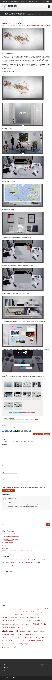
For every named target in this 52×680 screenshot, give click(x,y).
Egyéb (20, 25)
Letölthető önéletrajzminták (7, 542)
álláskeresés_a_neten (9, 634)
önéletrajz (39, 638)
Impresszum (5, 667)
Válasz (10, 502)
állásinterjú (40, 624)
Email (3, 472)
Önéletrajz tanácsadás (9, 540)
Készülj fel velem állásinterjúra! (11, 538)
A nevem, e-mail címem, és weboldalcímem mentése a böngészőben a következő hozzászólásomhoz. (23, 487)
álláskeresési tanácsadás (26, 631)
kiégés (23, 614)
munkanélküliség (8, 620)
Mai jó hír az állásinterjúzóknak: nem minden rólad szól (14, 565)
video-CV (42, 25)
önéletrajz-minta (7, 641)
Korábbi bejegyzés (39, 434)
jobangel (48, 25)
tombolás (39, 620)
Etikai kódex (34, 1)
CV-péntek (19, 609)
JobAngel (12, 6)
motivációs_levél (32, 617)
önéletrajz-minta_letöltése (20, 640)
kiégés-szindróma (30, 614)
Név (3, 465)
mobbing (14, 617)
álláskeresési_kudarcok (39, 631)
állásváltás (28, 638)
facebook (36, 609)
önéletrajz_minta (22, 644)
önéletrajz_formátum (36, 641)
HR (32, 612)
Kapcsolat (11, 1)
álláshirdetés (28, 624)
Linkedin (27, 25)
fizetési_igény (5, 612)
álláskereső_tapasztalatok (12, 638)
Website (3, 479)
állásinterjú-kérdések (10, 627)
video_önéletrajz (37, 25)
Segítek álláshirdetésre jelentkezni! (11, 536)
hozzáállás (23, 612)
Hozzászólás (4, 444)
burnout (4, 609)
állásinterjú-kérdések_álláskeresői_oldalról (27, 627)
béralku (11, 609)
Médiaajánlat (28, 1)
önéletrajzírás (9, 647)
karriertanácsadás (6, 614)
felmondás (44, 609)
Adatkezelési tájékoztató (19, 1)
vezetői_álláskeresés (6, 624)
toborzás (30, 620)
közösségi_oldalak (40, 614)
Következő (46, 434)
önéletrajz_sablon (34, 643)
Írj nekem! (47, 1)
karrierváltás (15, 614)
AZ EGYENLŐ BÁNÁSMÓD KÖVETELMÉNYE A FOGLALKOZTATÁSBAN (17, 551)
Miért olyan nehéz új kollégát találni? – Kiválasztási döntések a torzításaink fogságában (21, 559)
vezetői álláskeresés (17, 624)
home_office (14, 612)
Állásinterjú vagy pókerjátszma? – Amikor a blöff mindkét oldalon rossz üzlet (19, 562)
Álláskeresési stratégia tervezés (11, 539)
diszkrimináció (28, 609)
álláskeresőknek (25, 634)
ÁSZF (4, 664)
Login (4, 670)
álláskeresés (10, 630)
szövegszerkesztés (21, 620)
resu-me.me (31, 25)
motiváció (22, 617)
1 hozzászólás (12, 25)
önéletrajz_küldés (8, 644)
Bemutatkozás (4, 1)
